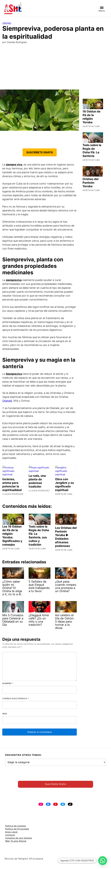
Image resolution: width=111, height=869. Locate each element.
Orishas (6, 23)
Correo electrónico (15, 698)
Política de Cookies (15, 826)
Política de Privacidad (17, 829)
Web (4, 713)
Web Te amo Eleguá (15, 841)
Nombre (7, 683)
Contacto (10, 835)
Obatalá (7, 400)
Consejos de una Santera (18, 838)
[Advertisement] (55, 68)
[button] (102, 860)
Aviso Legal (11, 832)
